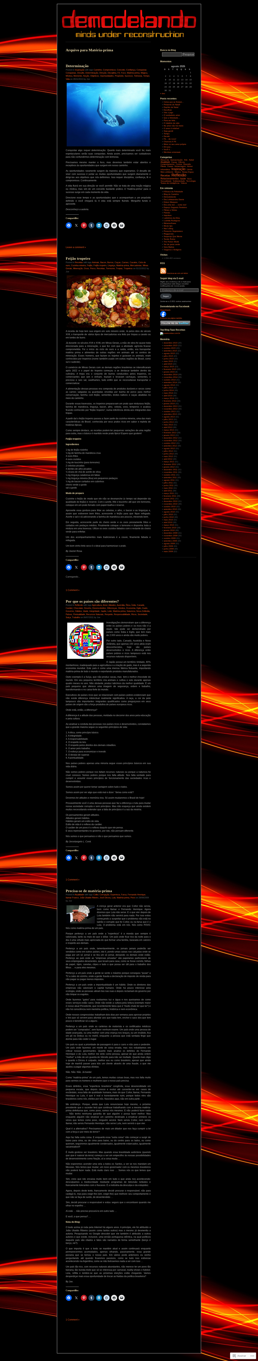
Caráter (69, 608)
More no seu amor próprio (175, 144)
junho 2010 (169, 517)
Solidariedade (179, 181)
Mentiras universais (172, 152)
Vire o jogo (168, 112)
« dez (162, 93)
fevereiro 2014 (170, 401)
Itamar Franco (72, 897)
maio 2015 (168, 361)
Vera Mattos (169, 247)
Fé (118, 73)
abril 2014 (168, 396)
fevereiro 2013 (170, 433)
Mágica (144, 73)
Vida (68, 79)
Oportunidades (107, 76)
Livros (189, 169)
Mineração (78, 268)
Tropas (119, 268)
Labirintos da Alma (172, 218)
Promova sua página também (171, 318)
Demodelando (170, 197)
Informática (165, 169)
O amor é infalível (171, 128)
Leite (109, 611)
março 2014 (169, 398)
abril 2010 (168, 522)
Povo (133, 897)
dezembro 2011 (170, 470)
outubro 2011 (169, 475)
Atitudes (112, 605)
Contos (179, 164)
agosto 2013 (169, 417)
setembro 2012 (170, 446)
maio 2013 (168, 425)
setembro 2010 (170, 509)
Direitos (121, 608)
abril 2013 (168, 427)
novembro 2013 (171, 409)
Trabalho (76, 617)
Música (178, 172)
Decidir (167, 136)
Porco (93, 268)
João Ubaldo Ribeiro (89, 897)
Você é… (168, 149)
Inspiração (79, 70)
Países (69, 614)
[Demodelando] (163, 316)
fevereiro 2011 (170, 496)
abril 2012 (168, 459)
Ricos (134, 614)
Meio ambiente (167, 172)
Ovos (86, 268)
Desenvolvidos (99, 608)
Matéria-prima (133, 73)
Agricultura (97, 605)
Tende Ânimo (169, 239)
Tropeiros (128, 268)
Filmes (163, 166)
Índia (133, 605)
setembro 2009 (170, 541)
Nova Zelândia (143, 611)
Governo (70, 611)
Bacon (103, 262)
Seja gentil (168, 131)
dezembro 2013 (171, 406)
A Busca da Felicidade (173, 191)
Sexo (189, 179)
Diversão (187, 164)
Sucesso (129, 76)
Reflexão (79, 605)
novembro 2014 (171, 377)
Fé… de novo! (170, 139)
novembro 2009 (171, 536)
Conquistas (71, 73)
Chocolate (78, 608)
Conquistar (141, 70)
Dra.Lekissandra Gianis (174, 199)
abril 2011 (168, 491)
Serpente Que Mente (173, 236)
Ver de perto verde (172, 244)
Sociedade (142, 614)
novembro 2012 (171, 440)
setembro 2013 (170, 414)
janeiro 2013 (169, 435)
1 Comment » (73, 590)
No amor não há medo (173, 126)
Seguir (166, 296)
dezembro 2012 (171, 438)
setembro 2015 (170, 351)
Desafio (80, 73)
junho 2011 (169, 485)
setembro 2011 (170, 477)
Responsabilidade (122, 614)
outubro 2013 (170, 411)
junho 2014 (169, 390)
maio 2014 (168, 393)
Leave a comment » (76, 247)
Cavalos (133, 262)
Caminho (98, 70)
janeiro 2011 (169, 499)
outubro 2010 (170, 506)
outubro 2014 (170, 380)
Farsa (124, 894)
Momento (77, 76)
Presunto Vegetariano (173, 231)
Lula (114, 897)
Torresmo (110, 268)
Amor (105, 605)
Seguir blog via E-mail (171, 278)
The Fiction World (171, 242)
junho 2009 (169, 549)
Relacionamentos (170, 178)
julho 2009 (168, 546)
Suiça (68, 617)
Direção (103, 73)
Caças (118, 262)
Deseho (87, 608)
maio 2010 (168, 520)
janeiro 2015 (169, 372)
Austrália (121, 605)
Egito (139, 608)
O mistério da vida (171, 123)
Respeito (109, 614)
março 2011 (169, 493)
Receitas (79, 262)
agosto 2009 (169, 543)
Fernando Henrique (136, 894)
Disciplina (112, 73)
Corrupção (104, 894)
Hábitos (78, 611)
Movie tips (168, 226)
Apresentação (176, 160)
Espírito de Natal (171, 107)
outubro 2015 (170, 348)
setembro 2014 (170, 382)
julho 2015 (168, 356)
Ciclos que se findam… (174, 102)
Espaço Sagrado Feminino (175, 207)
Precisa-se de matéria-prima (89, 891)
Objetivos (94, 76)
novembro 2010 (171, 504)
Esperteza (115, 894)
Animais (95, 262)
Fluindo (167, 213)
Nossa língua (188, 172)
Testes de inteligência (170, 183)
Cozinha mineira (78, 265)
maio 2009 (168, 551)
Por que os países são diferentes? (92, 601)
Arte (186, 160)
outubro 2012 (170, 443)
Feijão (89, 265)
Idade (85, 611)
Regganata (169, 234)
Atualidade (79, 894)
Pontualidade (79, 614)
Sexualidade (166, 181)
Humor (190, 166)
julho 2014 (168, 388)
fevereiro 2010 (170, 528)
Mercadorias (136, 265)
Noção (86, 76)
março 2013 (169, 430)
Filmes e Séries (170, 210)
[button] (108, 301)
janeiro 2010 (169, 530)
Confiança (130, 70)
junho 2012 (169, 454)
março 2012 (169, 462)
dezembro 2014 (171, 374)
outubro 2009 (170, 538)
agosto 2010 (169, 512)
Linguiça (111, 265)
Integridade (94, 611)
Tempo (146, 76)
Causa (174, 162)
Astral (191, 160)
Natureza (131, 611)
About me (165, 160)
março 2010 (169, 525)
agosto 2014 (169, 385)
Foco (123, 73)
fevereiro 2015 (170, 369)
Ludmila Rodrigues (172, 221)
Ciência (181, 162)
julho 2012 (168, 451)
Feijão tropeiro (78, 258)
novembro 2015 (171, 345)
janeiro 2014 (169, 403)
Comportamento (168, 164)
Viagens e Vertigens (172, 250)
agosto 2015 (169, 353)
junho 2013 (169, 422)
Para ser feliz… (170, 120)
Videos (184, 183)
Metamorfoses (170, 223)
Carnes (125, 262)
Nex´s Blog (168, 228)
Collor (95, 894)
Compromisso (109, 70)
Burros (110, 262)
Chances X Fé (170, 142)
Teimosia (138, 76)
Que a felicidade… (172, 118)
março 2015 (169, 367)
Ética (128, 605)
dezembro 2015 (171, 343)
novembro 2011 (170, 472)
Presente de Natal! (172, 105)
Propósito (119, 76)
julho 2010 (168, 514)
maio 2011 (168, 488)
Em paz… (168, 147)
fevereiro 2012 (170, 464)
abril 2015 (168, 364)
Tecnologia (191, 181)
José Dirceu (105, 897)
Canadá (140, 605)
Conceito (121, 70)
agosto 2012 (169, 448)
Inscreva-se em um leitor (177, 273)
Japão (103, 611)
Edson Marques (171, 202)
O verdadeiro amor (172, 115)
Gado (144, 608)
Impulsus (167, 215)
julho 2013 (168, 419)
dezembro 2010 (171, 501)
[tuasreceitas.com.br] (170, 333)
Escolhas (168, 110)
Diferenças (112, 608)
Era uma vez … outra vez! (175, 205)
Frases (170, 166)
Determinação (77, 66)
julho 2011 (168, 483)
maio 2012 (168, 456)
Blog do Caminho (171, 194)
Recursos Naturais (95, 614)
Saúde (183, 178)
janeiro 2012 (169, 467)
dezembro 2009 (171, 533)
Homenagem (180, 166)
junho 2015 (169, 359)
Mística (69, 76)
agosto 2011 (169, 480)
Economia (130, 608)
